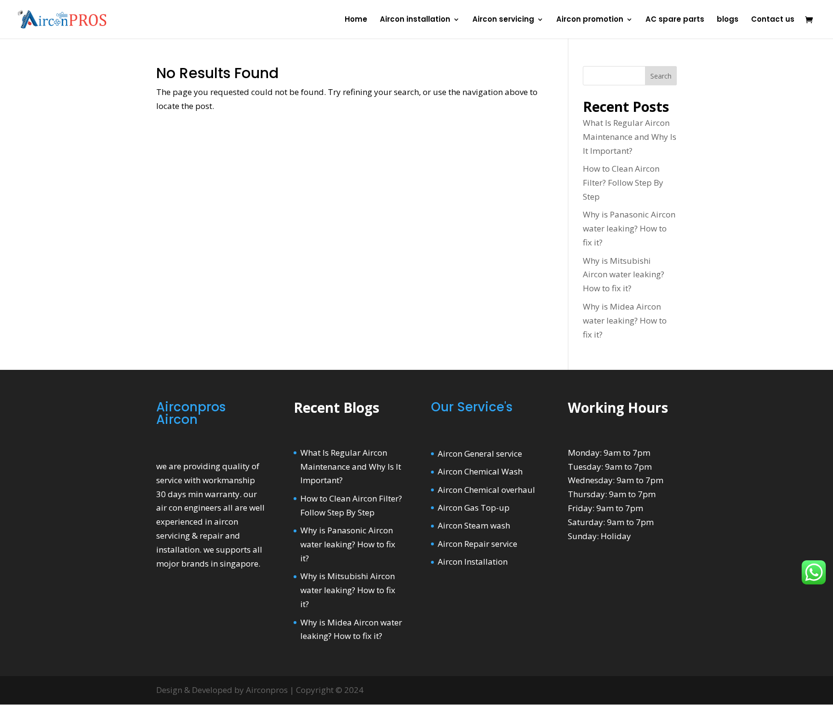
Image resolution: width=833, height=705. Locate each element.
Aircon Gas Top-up (474, 507)
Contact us (772, 20)
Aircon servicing (503, 20)
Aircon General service (480, 453)
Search (661, 76)
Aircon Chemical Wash (480, 471)
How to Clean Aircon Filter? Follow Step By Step (623, 182)
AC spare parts (674, 20)
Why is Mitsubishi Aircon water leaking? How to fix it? (623, 274)
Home (356, 20)
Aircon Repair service (477, 543)
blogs (728, 20)
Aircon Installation (473, 561)
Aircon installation (415, 20)
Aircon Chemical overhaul (486, 489)
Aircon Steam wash (474, 525)
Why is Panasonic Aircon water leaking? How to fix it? (629, 228)
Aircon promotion (589, 20)
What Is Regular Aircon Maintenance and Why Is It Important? (629, 136)
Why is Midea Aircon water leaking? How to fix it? (625, 320)
